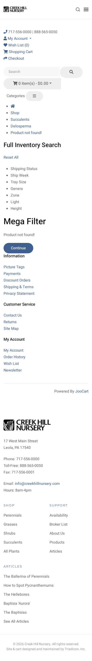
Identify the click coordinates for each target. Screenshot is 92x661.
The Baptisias (15, 612)
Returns (10, 322)
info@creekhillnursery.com (37, 484)
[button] (77, 9)
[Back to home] (16, 9)
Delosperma (21, 126)
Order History (14, 357)
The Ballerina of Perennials (26, 576)
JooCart (81, 391)
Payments (12, 274)
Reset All (11, 157)
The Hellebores (16, 594)
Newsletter (13, 370)
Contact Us (13, 315)
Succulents (20, 119)
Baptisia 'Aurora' (17, 603)
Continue (18, 248)
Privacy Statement (19, 293)
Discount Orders (17, 280)
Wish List (11, 363)
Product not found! (26, 133)
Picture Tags (14, 267)
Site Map (11, 328)
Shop (15, 113)
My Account (13, 350)
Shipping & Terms (18, 287)
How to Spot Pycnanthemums (29, 585)
